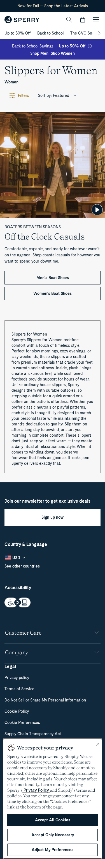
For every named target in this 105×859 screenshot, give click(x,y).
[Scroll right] (98, 33)
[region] (52, 798)
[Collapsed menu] (96, 19)
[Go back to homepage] (21, 19)
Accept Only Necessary (52, 835)
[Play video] (97, 209)
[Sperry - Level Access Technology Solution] (52, 603)
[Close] (97, 744)
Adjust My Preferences (52, 849)
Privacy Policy (36, 790)
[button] (82, 19)
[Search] (69, 19)
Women (11, 82)
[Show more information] (90, 46)
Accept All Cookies (52, 820)
